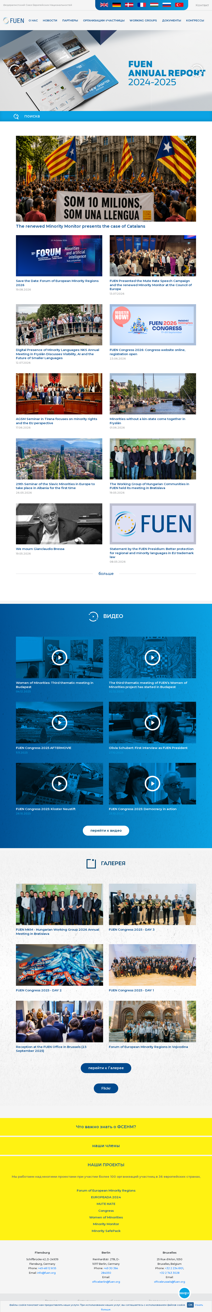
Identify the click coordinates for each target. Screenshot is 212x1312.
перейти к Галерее (106, 1068)
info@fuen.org (46, 1272)
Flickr (106, 1088)
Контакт (202, 5)
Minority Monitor (106, 1224)
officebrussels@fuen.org (169, 1281)
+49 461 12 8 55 (47, 1268)
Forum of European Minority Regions (106, 1190)
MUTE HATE (106, 1204)
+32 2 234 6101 (174, 1268)
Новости (50, 20)
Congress (106, 1211)
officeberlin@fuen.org (106, 1281)
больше (106, 573)
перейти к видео (106, 830)
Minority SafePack (106, 1231)
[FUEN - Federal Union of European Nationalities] (13, 20)
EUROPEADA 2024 (106, 1197)
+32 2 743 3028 (169, 1272)
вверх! (184, 1293)
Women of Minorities (106, 1217)
